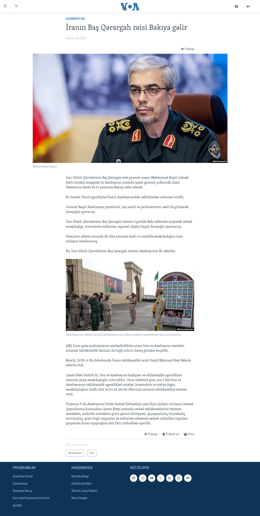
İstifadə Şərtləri (81, 483)
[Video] (248, 6)
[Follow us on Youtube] (151, 478)
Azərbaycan (75, 19)
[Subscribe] (187, 478)
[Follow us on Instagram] (142, 478)
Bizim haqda (79, 498)
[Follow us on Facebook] (133, 478)
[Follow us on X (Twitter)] (160, 478)
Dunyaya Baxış (22, 490)
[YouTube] (236, 6)
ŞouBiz (17, 505)
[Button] (187, 49)
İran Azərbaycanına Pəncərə (31, 498)
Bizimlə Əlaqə (80, 476)
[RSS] (169, 478)
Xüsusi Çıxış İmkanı (84, 490)
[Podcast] (178, 478)
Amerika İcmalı (23, 476)
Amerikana (20, 483)
